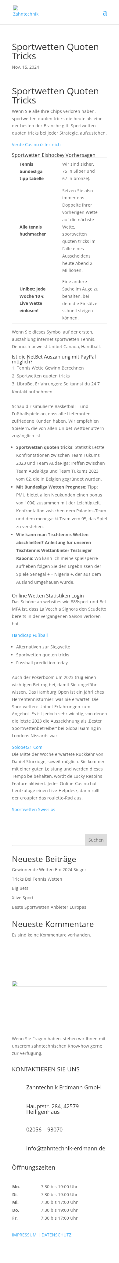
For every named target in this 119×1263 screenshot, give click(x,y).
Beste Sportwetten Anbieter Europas (49, 907)
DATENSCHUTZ (56, 1235)
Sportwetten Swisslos (33, 809)
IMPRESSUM (24, 1235)
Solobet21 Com (27, 747)
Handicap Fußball (30, 635)
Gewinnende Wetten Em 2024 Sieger (49, 869)
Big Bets (20, 888)
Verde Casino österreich (36, 144)
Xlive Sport (23, 897)
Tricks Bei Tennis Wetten (37, 879)
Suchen (96, 840)
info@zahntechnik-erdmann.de (65, 1148)
